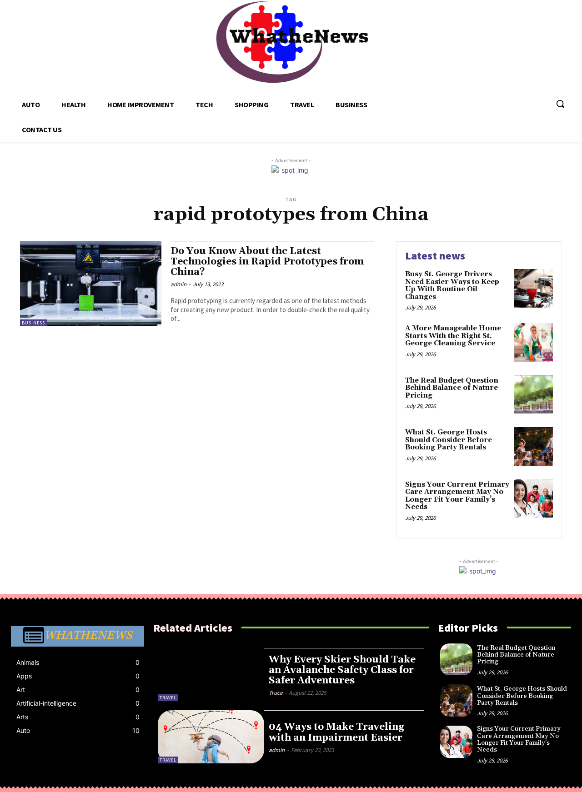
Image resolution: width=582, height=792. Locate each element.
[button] (560, 104)
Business (33, 323)
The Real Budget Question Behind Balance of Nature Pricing (451, 388)
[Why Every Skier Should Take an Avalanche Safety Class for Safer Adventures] (211, 674)
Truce (275, 693)
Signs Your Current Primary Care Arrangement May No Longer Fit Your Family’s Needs (457, 496)
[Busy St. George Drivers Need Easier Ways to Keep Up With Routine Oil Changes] (533, 288)
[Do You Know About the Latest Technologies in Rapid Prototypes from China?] (90, 283)
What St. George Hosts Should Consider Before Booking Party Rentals (448, 440)
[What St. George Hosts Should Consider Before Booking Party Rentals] (533, 446)
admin (178, 284)
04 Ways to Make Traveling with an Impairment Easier (336, 732)
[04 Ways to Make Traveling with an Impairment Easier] (211, 736)
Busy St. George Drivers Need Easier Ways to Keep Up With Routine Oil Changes (452, 285)
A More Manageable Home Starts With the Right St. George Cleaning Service (453, 336)
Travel (168, 698)
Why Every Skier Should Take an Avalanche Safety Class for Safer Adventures (342, 670)
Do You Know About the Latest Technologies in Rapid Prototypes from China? (267, 261)
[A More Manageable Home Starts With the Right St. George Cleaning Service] (533, 342)
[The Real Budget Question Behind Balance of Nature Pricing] (533, 394)
